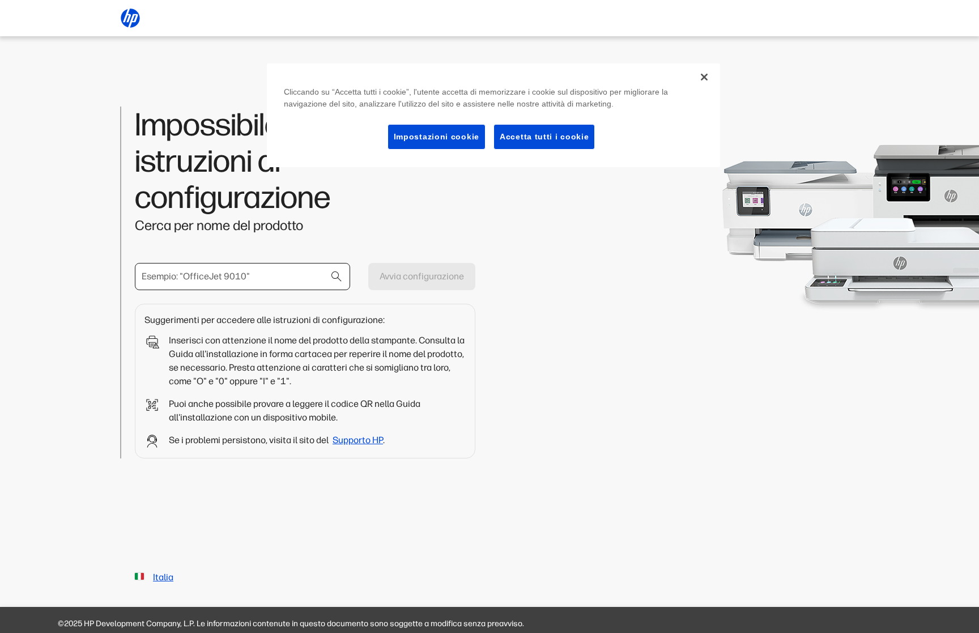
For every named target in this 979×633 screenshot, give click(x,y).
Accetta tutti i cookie (544, 136)
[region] (493, 115)
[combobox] (242, 276)
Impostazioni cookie (436, 136)
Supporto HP (358, 440)
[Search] (336, 276)
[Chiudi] (704, 77)
